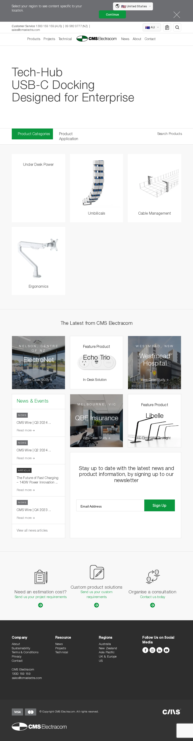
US (101, 661)
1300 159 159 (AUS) (49, 26)
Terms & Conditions (25, 652)
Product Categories (34, 134)
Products (33, 39)
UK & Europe (108, 656)
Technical (65, 39)
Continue (112, 14)
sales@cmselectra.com (26, 30)
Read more (25, 430)
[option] (96, 87)
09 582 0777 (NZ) (76, 26)
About (137, 39)
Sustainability (21, 648)
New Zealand (108, 648)
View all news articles (32, 531)
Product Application (68, 137)
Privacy (16, 656)
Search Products (169, 134)
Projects (49, 39)
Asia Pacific (106, 652)
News (125, 39)
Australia (105, 644)
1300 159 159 (21, 674)
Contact (150, 39)
